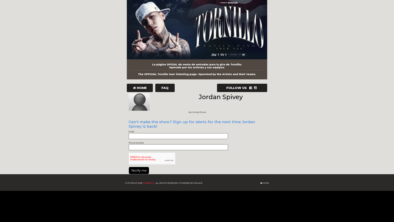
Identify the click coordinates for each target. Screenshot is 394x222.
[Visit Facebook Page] (251, 88)
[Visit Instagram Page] (256, 88)
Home (141, 88)
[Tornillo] (197, 29)
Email (131, 131)
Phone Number (136, 143)
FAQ (165, 88)
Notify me (139, 170)
